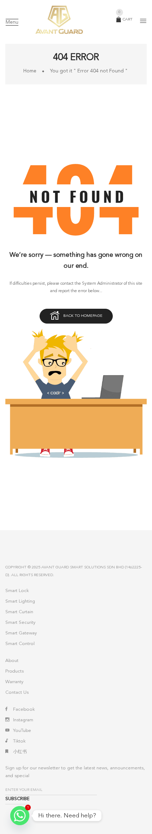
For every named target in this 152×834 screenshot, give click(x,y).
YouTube (22, 730)
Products (14, 671)
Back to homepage (83, 316)
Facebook (24, 709)
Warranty (14, 682)
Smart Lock (17, 590)
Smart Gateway (21, 633)
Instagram (23, 720)
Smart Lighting (20, 601)
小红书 (20, 752)
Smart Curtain (19, 612)
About (11, 660)
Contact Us (17, 692)
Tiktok (19, 741)
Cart (125, 20)
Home (29, 71)
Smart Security (20, 622)
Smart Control (20, 643)
